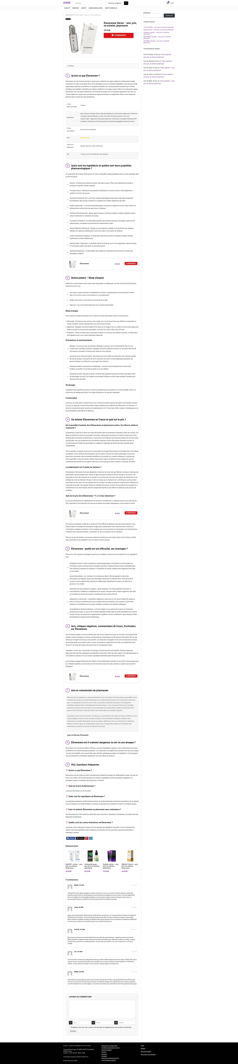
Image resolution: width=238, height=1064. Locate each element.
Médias (143, 1048)
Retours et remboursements (110, 1058)
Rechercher (147, 13)
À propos (104, 1054)
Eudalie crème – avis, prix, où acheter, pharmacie (111, 866)
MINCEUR (75, 8)
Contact (104, 1052)
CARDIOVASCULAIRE (95, 8)
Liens (142, 1045)
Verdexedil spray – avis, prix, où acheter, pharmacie (92, 866)
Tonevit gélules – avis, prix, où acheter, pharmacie (159, 27)
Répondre (134, 885)
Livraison (104, 1056)
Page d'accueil (69, 15)
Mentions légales (107, 1050)
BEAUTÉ (67, 8)
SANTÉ (83, 8)
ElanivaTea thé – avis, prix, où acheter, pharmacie (159, 30)
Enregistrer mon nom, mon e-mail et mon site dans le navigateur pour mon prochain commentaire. (101, 1027)
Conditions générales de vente (111, 1048)
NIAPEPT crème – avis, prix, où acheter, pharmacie (74, 866)
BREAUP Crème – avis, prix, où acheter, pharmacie (130, 866)
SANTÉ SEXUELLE (111, 8)
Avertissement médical (109, 1060)
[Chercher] (126, 3)
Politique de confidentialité (109, 1046)
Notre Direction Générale (148, 1054)
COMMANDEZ (120, 35)
